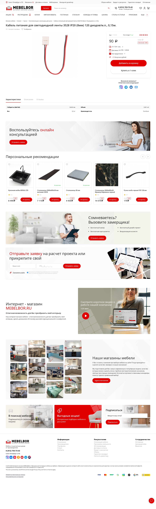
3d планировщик (100, 446)
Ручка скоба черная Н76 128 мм (135, 190)
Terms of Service (48, 470)
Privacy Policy (37, 470)
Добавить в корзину (128, 63)
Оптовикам (146, 2)
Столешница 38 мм (73, 190)
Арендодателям (140, 444)
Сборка (96, 452)
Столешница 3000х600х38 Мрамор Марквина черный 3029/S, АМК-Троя (105, 192)
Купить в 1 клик (128, 70)
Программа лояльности (102, 444)
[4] (145, 35)
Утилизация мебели (101, 442)
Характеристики (13, 99)
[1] (140, 35)
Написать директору (101, 456)
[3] (143, 35)
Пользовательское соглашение (14, 476)
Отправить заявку (18, 142)
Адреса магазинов (101, 381)
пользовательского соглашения (49, 272)
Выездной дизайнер (66, 2)
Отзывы (40, 99)
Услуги (59, 448)
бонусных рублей (119, 57)
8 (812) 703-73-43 (125, 7)
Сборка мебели (106, 2)
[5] (147, 35)
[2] (142, 35)
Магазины (29, 2)
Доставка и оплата (41, 2)
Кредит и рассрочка (119, 2)
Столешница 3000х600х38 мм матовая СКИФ (47, 191)
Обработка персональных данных (15, 474)
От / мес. (116, 47)
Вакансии (138, 446)
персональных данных (51, 273)
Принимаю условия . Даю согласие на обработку (43, 272)
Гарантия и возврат (134, 2)
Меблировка (53, 2)
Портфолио (61, 446)
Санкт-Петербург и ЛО (15, 2)
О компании (61, 442)
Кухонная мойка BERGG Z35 (18, 190)
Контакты (60, 450)
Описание (28, 99)
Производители (63, 444)
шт (131, 35)
